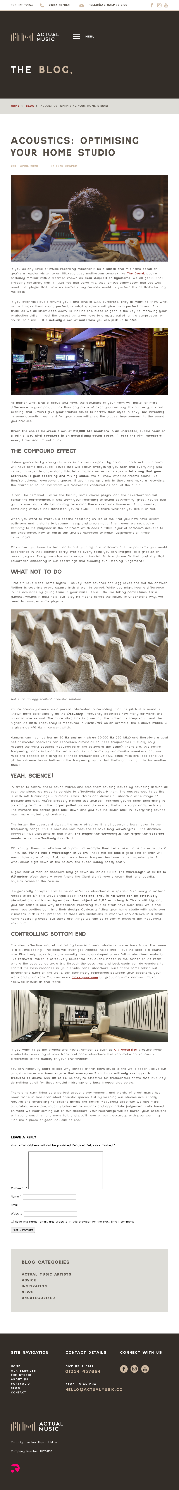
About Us (20, 1379)
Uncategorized (38, 1298)
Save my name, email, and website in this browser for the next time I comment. (74, 1222)
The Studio (21, 1375)
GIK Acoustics (125, 1050)
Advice (29, 1280)
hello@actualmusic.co (94, 1390)
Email (16, 1205)
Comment (19, 1188)
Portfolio (20, 1384)
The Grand (135, 273)
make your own (85, 977)
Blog (30, 106)
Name (16, 1197)
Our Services (23, 1371)
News (28, 1292)
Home (15, 106)
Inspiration (34, 1286)
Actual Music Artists (47, 1274)
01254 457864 (83, 1372)
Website (16, 1214)
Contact (18, 1392)
